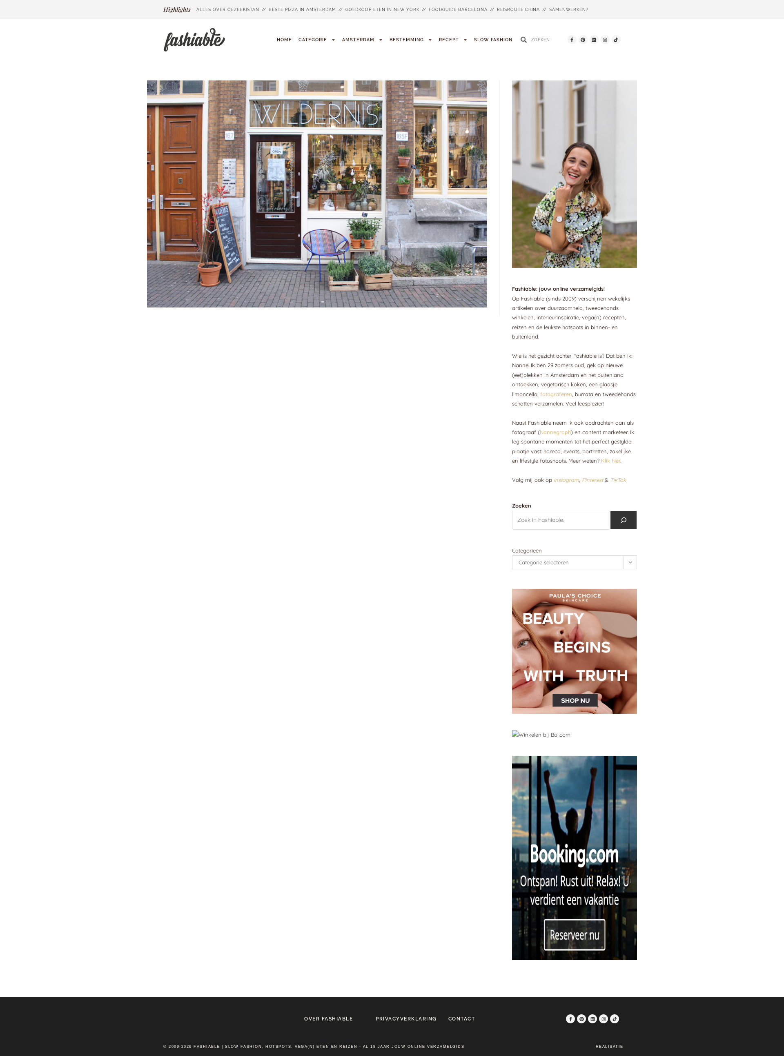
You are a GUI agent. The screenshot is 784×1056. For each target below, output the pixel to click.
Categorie (312, 39)
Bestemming (407, 39)
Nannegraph (555, 432)
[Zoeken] (623, 520)
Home (284, 39)
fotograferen (556, 394)
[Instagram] (605, 39)
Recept (449, 39)
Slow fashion (493, 39)
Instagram (566, 480)
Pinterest (592, 480)
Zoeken (521, 505)
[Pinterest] (583, 39)
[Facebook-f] (572, 39)
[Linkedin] (594, 39)
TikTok (618, 480)
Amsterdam (358, 39)
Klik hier (610, 460)
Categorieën (527, 550)
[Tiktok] (616, 39)
